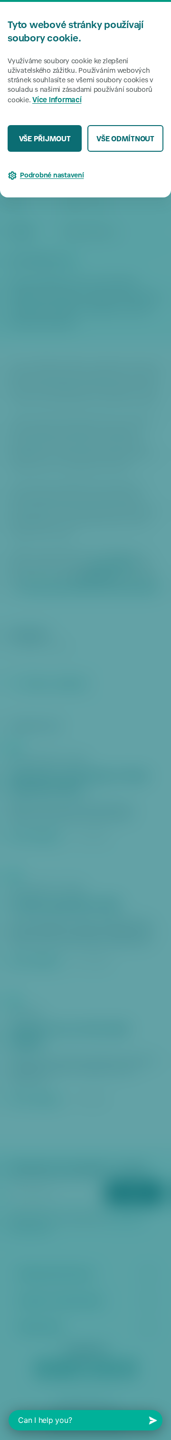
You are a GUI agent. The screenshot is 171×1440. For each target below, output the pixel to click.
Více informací (57, 100)
